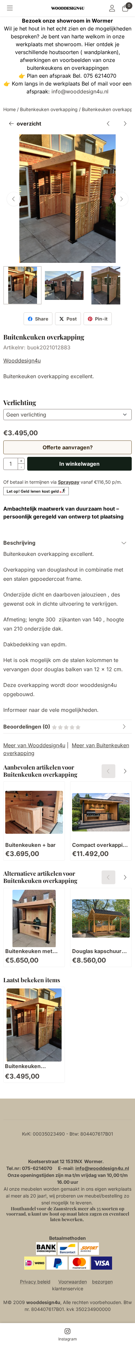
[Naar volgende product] (125, 123)
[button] (9, 8)
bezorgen (102, 1281)
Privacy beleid (35, 1281)
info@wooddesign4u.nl (79, 91)
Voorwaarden (72, 1281)
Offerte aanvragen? (68, 447)
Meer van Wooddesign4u (34, 745)
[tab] (67, 542)
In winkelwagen (79, 463)
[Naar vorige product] (108, 123)
